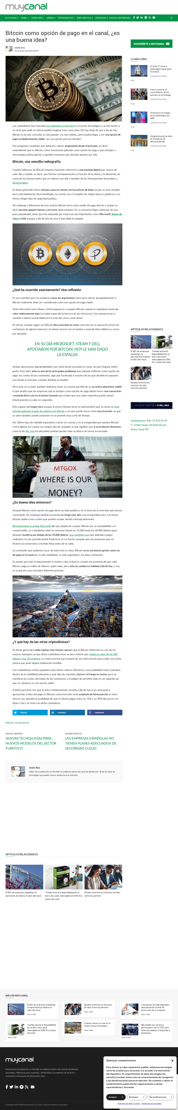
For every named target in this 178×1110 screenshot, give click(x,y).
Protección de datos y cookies (129, 1103)
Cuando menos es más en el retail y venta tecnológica (97, 1024)
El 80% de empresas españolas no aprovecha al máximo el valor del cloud (41, 1007)
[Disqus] (64, 946)
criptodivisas (23, 723)
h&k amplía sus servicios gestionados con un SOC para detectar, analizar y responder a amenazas (155, 1029)
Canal (24, 18)
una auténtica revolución (59, 126)
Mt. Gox (29, 431)
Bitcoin (10, 723)
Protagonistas (65, 18)
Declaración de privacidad (151, 1103)
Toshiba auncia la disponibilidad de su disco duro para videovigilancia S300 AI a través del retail (41, 1029)
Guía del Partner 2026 (119, 18)
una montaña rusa (79, 535)
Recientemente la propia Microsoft (32, 526)
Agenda (50, 18)
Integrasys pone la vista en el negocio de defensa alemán (161, 139)
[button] (172, 1060)
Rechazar (133, 1097)
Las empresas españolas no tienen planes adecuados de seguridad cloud (90, 743)
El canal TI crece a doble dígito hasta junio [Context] (161, 69)
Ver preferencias (157, 1097)
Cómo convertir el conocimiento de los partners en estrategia (160, 92)
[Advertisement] (64, 819)
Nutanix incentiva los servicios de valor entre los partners (98, 1006)
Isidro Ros (34, 768)
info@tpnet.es (138, 421)
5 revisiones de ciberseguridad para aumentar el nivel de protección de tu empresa (155, 1007)
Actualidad (11, 18)
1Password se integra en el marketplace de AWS (160, 116)
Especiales (100, 18)
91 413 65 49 (159, 421)
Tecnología (36, 18)
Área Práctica (84, 18)
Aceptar (113, 1097)
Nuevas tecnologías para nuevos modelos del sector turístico (31, 743)
